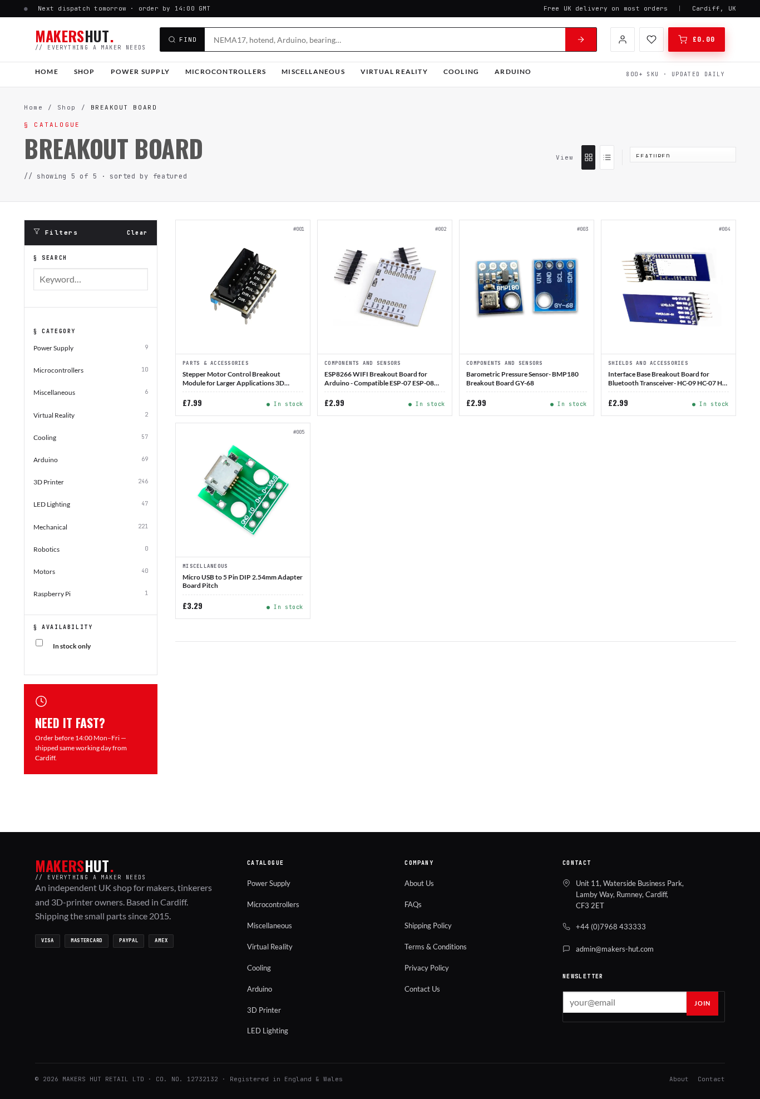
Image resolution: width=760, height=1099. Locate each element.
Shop (84, 71)
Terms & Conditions (435, 946)
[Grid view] (588, 157)
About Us (419, 883)
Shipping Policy (428, 925)
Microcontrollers (225, 71)
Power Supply (140, 71)
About (679, 1079)
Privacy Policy (426, 967)
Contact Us (422, 988)
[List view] (607, 157)
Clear (137, 232)
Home (46, 71)
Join (702, 1003)
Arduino (513, 71)
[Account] (622, 39)
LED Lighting (267, 1030)
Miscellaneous (313, 71)
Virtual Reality (394, 71)
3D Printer (264, 1010)
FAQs (413, 904)
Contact (711, 1079)
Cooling (461, 71)
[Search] (580, 39)
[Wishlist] (651, 39)
